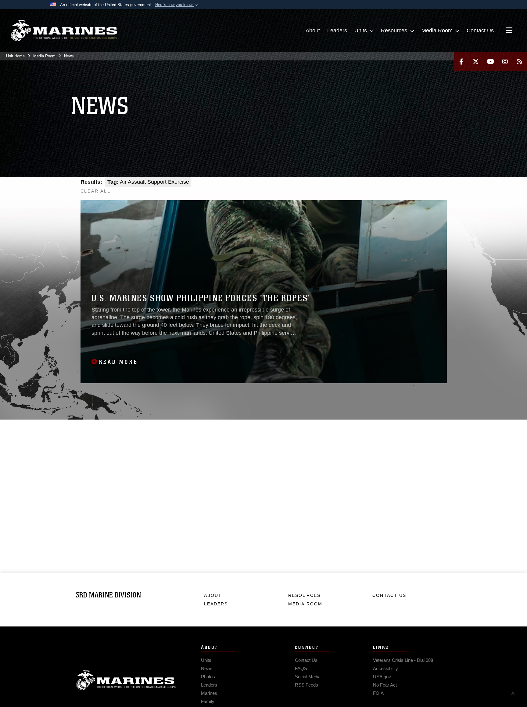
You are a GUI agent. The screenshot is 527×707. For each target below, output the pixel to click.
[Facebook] (461, 61)
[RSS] (519, 61)
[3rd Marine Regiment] (387, 188)
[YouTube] (490, 61)
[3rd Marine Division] (64, 30)
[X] (475, 61)
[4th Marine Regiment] (400, 188)
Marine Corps (126, 680)
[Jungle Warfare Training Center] (440, 188)
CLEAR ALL (96, 191)
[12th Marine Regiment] (413, 188)
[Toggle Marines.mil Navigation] (509, 30)
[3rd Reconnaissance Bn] (427, 188)
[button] (177, 5)
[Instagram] (505, 61)
